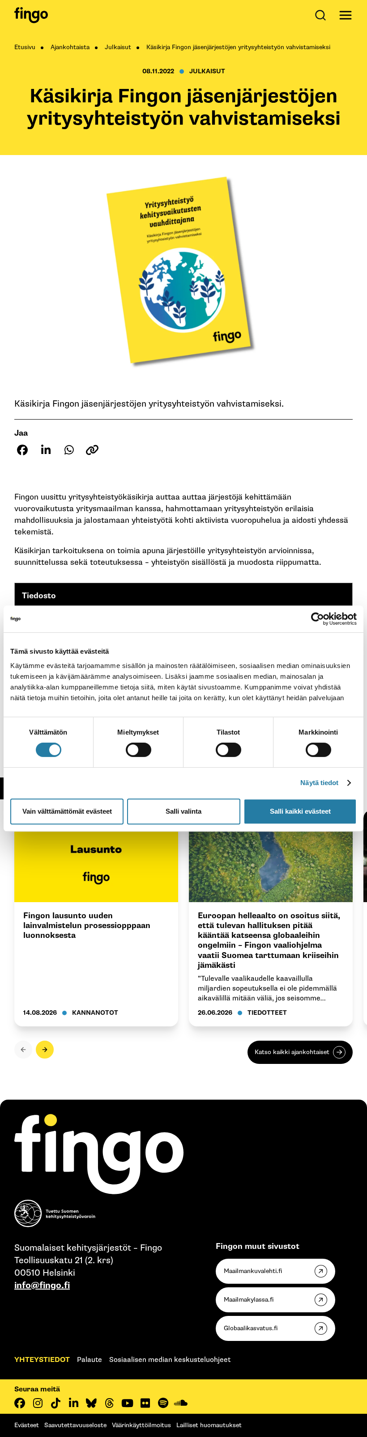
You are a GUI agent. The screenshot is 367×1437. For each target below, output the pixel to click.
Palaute (89, 1360)
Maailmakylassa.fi (248, 1299)
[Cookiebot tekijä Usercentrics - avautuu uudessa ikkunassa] (317, 619)
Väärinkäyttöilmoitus (141, 1425)
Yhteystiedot (42, 1360)
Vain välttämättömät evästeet (67, 811)
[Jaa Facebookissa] (22, 450)
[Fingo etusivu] (31, 15)
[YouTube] (127, 1403)
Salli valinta (183, 811)
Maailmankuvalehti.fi (253, 1271)
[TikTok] (55, 1403)
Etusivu (24, 47)
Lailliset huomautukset (209, 1425)
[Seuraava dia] (45, 1050)
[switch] (138, 750)
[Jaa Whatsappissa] (69, 450)
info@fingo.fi (42, 1285)
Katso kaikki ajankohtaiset (292, 1052)
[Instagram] (37, 1403)
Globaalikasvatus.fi (250, 1328)
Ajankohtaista (70, 47)
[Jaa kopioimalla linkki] (92, 450)
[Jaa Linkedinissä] (46, 450)
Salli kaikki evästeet (300, 811)
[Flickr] (145, 1403)
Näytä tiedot (319, 782)
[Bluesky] (91, 1403)
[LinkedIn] (73, 1403)
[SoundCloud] (180, 1403)
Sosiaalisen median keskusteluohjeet (169, 1360)
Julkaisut (118, 47)
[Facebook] (19, 1403)
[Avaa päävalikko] (345, 15)
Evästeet (26, 1425)
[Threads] (109, 1403)
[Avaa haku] (322, 15)
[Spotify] (163, 1403)
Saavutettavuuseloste (75, 1425)
